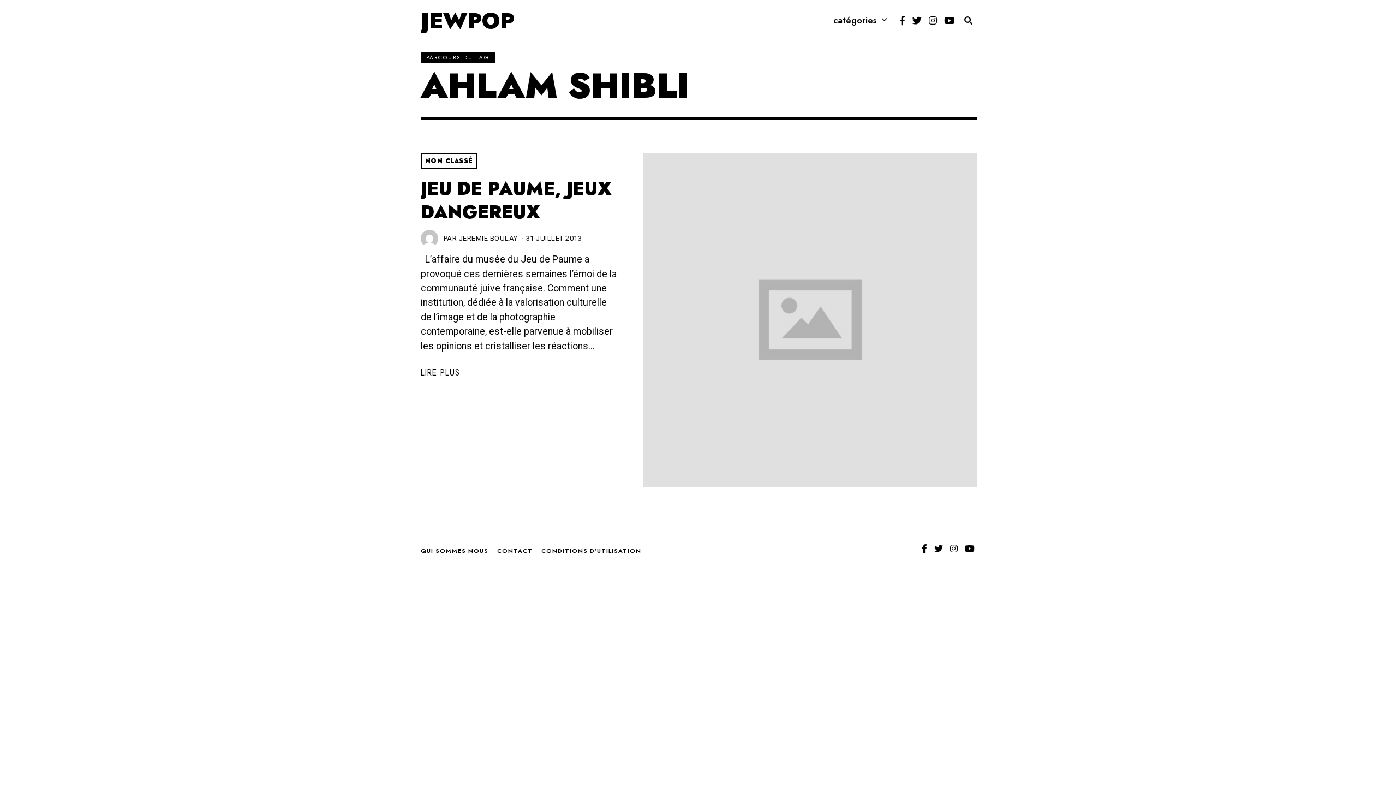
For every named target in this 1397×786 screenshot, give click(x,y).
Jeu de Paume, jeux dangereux (516, 200)
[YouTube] (949, 20)
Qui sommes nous (454, 550)
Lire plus (440, 372)
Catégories (855, 20)
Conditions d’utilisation (591, 550)
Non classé (449, 161)
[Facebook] (902, 20)
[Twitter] (917, 20)
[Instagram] (933, 20)
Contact (515, 550)
